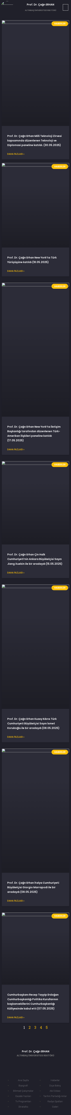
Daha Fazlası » (15, 154)
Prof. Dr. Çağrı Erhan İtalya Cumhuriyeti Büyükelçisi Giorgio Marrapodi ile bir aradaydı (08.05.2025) (33, 887)
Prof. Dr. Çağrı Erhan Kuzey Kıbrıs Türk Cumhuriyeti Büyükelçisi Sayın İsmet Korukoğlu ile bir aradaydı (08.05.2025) (33, 723)
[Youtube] (41, 1063)
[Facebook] (19, 1063)
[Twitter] (30, 1063)
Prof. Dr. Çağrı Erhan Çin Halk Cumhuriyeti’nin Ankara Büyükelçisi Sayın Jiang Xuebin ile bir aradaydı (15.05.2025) (34, 559)
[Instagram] (51, 1063)
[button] (65, 7)
